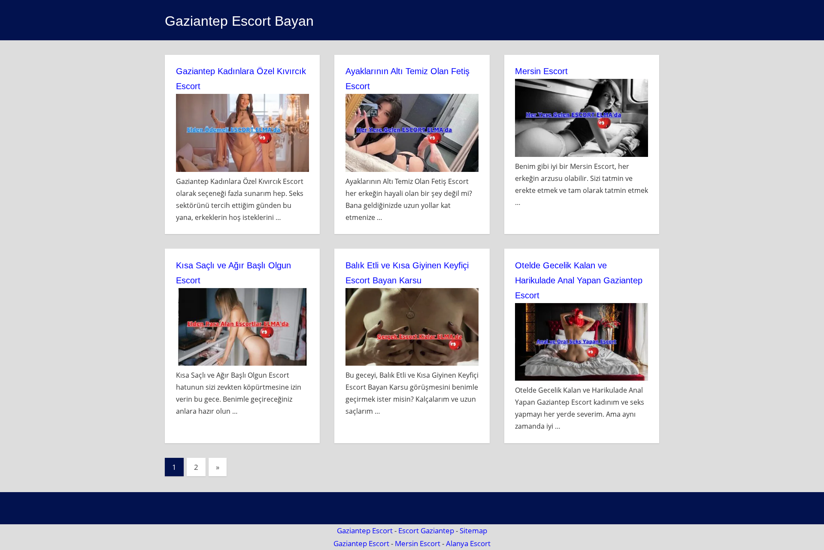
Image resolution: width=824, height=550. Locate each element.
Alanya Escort (468, 543)
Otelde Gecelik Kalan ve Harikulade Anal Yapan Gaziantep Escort (578, 280)
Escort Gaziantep (426, 530)
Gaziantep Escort (365, 530)
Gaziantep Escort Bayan (239, 21)
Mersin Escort (541, 71)
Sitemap (473, 530)
